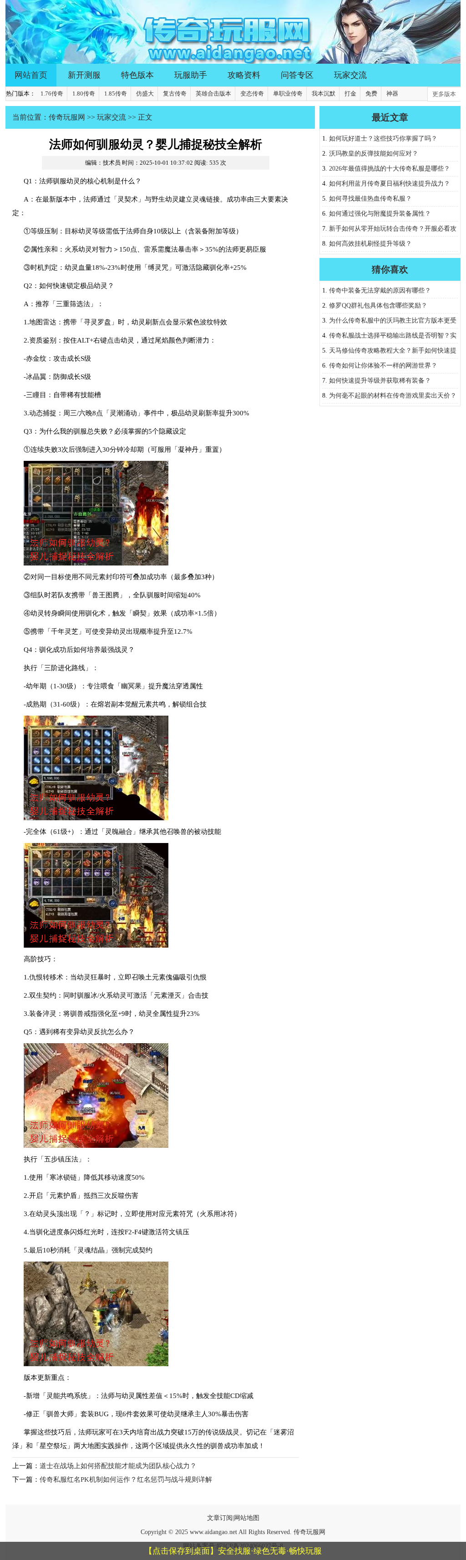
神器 (392, 93)
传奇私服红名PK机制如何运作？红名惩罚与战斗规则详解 (126, 1479)
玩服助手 (190, 75)
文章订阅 (220, 1518)
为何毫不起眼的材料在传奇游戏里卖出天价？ (392, 395)
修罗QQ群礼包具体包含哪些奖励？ (378, 305)
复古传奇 (175, 93)
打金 (350, 93)
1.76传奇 (52, 93)
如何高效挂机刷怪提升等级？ (370, 243)
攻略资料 (244, 75)
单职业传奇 (288, 93)
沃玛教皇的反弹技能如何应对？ (373, 153)
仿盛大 (145, 93)
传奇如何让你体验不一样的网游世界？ (383, 365)
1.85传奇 (115, 93)
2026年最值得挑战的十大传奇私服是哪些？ (389, 168)
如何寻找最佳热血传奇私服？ (370, 198)
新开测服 (84, 75)
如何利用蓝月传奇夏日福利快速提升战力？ (389, 183)
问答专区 (297, 75)
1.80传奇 (83, 93)
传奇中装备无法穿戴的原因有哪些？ (380, 290)
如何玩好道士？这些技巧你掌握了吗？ (383, 138)
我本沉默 (323, 93)
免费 (371, 93)
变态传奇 (252, 93)
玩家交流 (350, 75)
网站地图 (246, 1518)
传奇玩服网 (67, 117)
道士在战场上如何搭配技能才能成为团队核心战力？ (118, 1465)
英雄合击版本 (213, 93)
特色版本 (137, 75)
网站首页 (31, 75)
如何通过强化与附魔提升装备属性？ (380, 213)
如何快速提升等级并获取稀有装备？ (380, 380)
